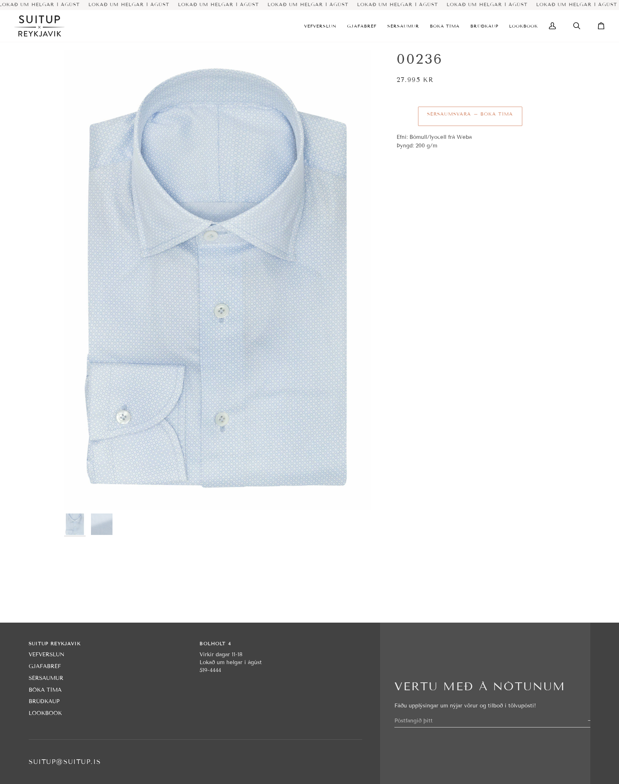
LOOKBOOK (45, 713)
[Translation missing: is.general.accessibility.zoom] (217, 280)
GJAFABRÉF (45, 666)
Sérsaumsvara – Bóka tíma (470, 114)
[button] (320, 26)
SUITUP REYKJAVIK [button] (55, 644)
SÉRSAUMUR (46, 678)
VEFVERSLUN (46, 654)
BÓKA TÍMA (45, 690)
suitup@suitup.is (65, 762)
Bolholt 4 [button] (215, 644)
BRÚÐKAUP (44, 701)
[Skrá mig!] (589, 720)
